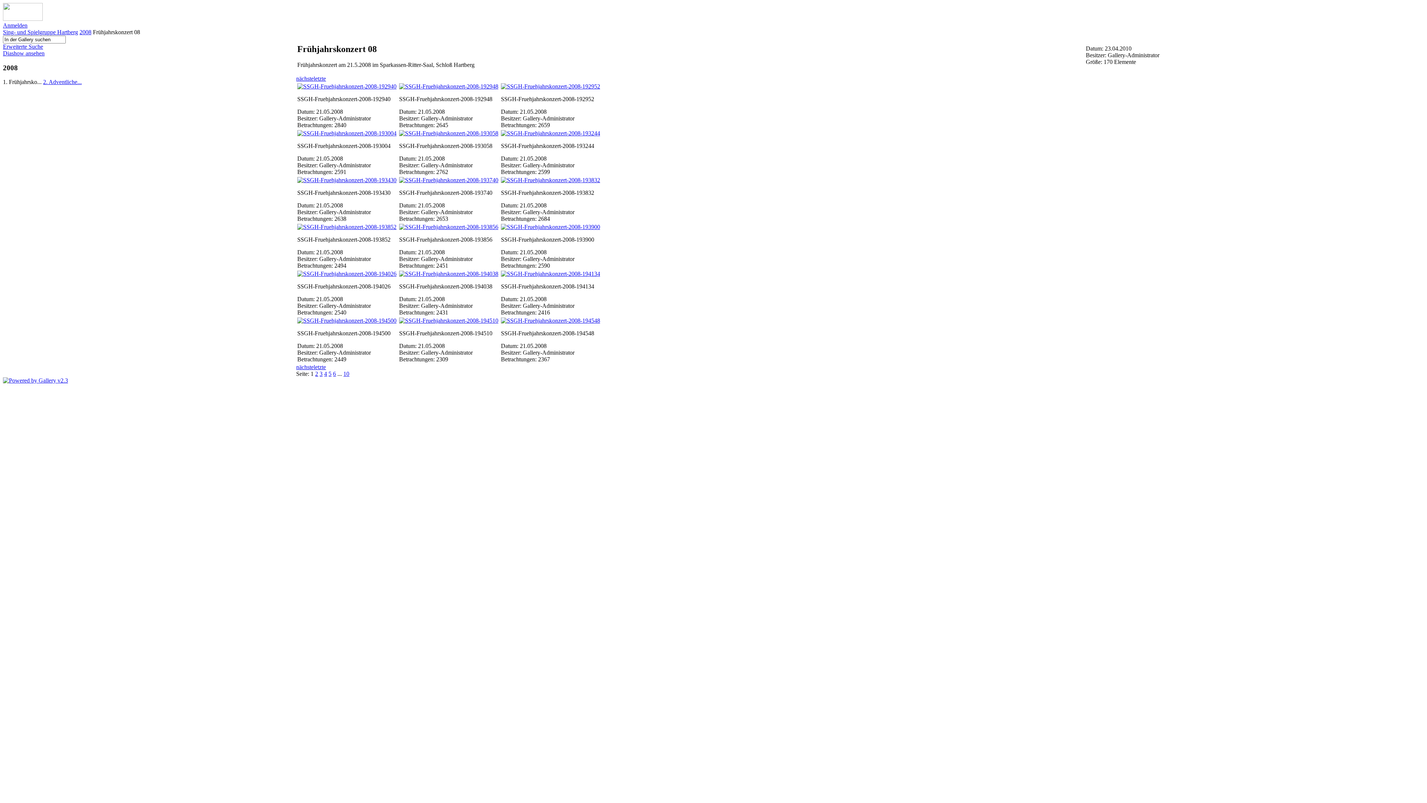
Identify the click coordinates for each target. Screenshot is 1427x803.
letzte (320, 78)
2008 (85, 32)
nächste (305, 78)
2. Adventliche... (62, 82)
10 (346, 374)
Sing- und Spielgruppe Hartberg (40, 32)
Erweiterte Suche (23, 46)
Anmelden (15, 25)
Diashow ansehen (24, 53)
